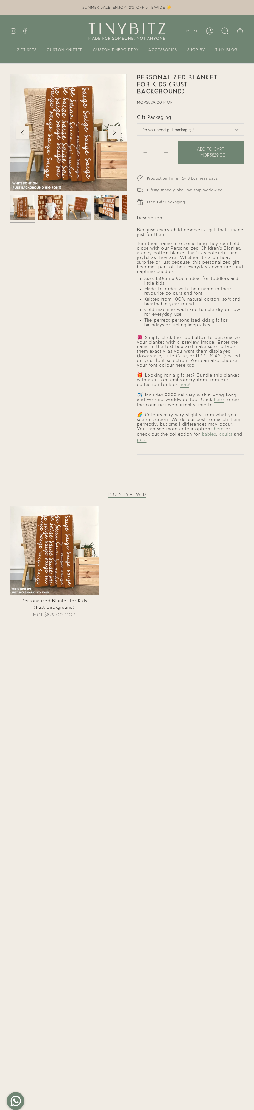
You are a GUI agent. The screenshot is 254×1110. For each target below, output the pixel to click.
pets (142, 439)
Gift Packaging (154, 117)
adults (226, 434)
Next (114, 132)
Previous (22, 132)
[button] (27, 50)
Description (149, 218)
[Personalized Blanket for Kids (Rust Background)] (54, 550)
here (185, 384)
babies (209, 434)
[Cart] (240, 31)
